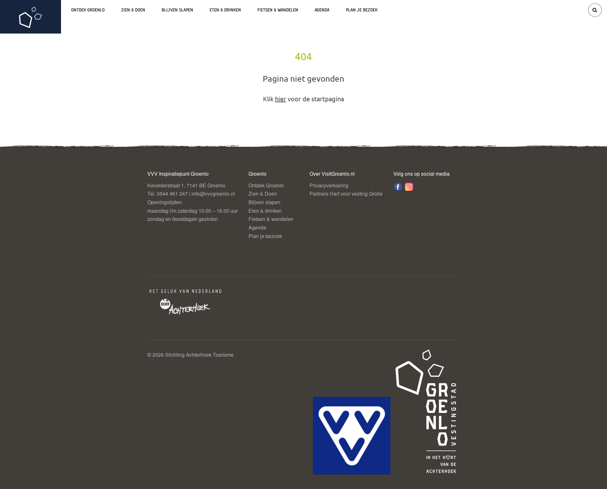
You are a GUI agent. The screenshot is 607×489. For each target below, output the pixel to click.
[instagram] (409, 186)
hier (280, 99)
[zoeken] (595, 10)
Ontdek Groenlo (88, 10)
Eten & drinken (225, 10)
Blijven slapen (177, 10)
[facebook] (398, 186)
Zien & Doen (133, 10)
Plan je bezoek (361, 10)
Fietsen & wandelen (277, 10)
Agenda (322, 10)
